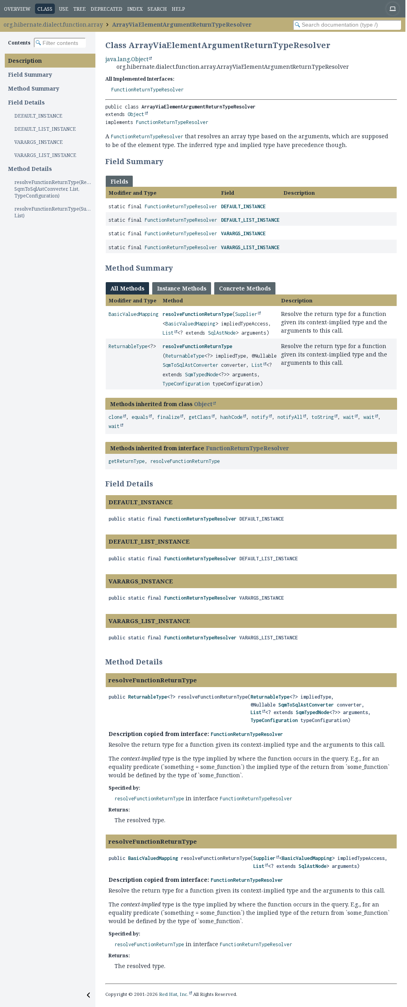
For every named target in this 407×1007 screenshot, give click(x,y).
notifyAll (289, 417)
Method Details (30, 168)
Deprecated (106, 9)
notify (260, 417)
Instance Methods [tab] (181, 288)
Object (136, 114)
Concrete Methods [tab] (245, 288)
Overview (17, 9)
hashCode (231, 417)
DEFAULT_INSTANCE (38, 115)
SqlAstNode (222, 333)
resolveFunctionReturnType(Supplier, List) (54, 212)
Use (63, 9)
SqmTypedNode (201, 375)
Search (157, 9)
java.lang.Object (126, 59)
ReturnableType (128, 346)
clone (115, 417)
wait (348, 417)
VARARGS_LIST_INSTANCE (45, 155)
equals (140, 417)
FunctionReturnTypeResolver (147, 90)
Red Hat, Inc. (173, 994)
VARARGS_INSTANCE (38, 142)
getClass (200, 417)
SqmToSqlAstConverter (190, 365)
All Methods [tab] (127, 288)
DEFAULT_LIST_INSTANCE (45, 129)
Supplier (246, 314)
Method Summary (33, 88)
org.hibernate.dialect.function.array (53, 24)
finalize (168, 417)
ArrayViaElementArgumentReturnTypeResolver (182, 24)
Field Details (26, 102)
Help (178, 9)
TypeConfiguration (186, 384)
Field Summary (30, 74)
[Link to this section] (168, 161)
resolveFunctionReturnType (197, 314)
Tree (79, 9)
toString (323, 417)
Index (135, 9)
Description (25, 60)
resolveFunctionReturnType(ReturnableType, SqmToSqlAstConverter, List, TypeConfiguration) (54, 189)
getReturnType (127, 461)
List (168, 333)
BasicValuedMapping (134, 314)
